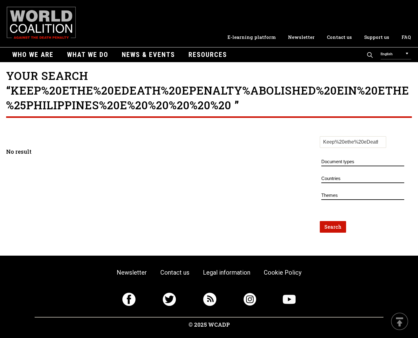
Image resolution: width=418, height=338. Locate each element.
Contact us (339, 37)
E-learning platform (251, 37)
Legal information (226, 272)
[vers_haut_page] (399, 322)
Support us (376, 37)
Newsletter (301, 37)
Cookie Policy (282, 272)
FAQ (406, 37)
